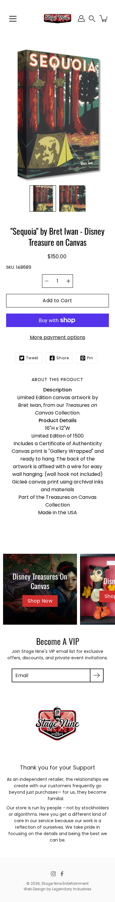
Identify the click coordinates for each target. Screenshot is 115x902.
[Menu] (13, 18)
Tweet (32, 357)
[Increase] (68, 281)
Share (62, 357)
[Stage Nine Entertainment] (57, 18)
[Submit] (97, 675)
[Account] (81, 18)
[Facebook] (62, 873)
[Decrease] (46, 281)
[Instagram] (53, 873)
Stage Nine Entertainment (65, 883)
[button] (92, 18)
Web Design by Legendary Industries (57, 889)
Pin (90, 357)
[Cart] (104, 18)
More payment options (57, 337)
